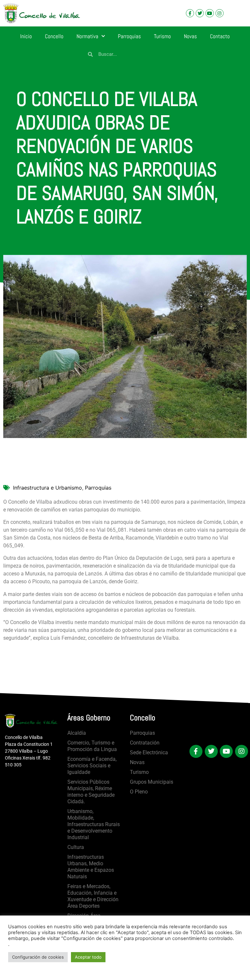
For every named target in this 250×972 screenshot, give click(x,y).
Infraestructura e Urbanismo (47, 487)
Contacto (220, 36)
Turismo (162, 36)
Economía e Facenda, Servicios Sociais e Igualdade (92, 765)
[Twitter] (200, 13)
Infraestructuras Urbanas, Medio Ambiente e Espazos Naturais (90, 867)
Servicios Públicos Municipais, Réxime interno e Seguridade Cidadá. (91, 792)
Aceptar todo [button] (88, 957)
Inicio (26, 36)
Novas (190, 36)
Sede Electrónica (149, 752)
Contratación (145, 743)
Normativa (87, 36)
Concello (54, 36)
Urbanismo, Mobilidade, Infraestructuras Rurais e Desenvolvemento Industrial (93, 824)
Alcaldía (76, 733)
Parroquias (129, 36)
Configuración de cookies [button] (38, 957)
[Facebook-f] (190, 13)
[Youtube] (209, 13)
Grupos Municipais (151, 782)
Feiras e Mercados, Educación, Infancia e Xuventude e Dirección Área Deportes (92, 896)
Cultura (75, 847)
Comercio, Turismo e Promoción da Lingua (92, 746)
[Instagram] (219, 13)
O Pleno (139, 792)
